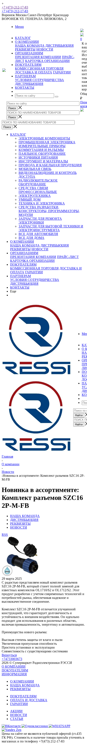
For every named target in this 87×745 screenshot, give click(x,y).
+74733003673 (12, 659)
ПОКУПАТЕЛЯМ (23, 264)
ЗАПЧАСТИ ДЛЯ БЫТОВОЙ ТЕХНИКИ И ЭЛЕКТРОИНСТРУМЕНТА (51, 228)
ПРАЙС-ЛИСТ (68, 257)
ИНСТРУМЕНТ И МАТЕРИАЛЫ (43, 161)
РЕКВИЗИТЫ (25, 49)
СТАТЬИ (16, 719)
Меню (19, 26)
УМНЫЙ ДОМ (30, 199)
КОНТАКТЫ (19, 287)
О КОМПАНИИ (22, 241)
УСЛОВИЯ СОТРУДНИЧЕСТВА (39, 80)
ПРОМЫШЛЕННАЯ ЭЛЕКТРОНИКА (47, 142)
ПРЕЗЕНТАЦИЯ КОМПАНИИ (38, 57)
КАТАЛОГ (18, 134)
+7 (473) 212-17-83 (15, 7)
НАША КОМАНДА (30, 45)
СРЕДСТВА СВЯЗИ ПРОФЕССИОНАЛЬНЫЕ (38, 190)
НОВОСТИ (44, 49)
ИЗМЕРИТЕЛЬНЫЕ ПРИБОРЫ (42, 146)
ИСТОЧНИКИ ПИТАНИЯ (38, 157)
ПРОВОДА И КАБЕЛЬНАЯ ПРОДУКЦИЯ (50, 165)
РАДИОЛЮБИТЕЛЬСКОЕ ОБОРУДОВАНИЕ (38, 182)
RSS (5, 534)
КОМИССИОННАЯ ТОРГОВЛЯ (39, 68)
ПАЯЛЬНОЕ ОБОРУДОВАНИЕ (42, 153)
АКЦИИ (16, 711)
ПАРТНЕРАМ (20, 276)
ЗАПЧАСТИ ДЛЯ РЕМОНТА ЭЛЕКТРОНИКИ (40, 220)
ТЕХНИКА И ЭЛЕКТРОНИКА (42, 203)
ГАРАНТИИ (62, 72)
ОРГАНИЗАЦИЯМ (24, 253)
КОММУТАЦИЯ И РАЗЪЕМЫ (41, 150)
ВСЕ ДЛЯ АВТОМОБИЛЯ (38, 234)
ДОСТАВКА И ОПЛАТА (33, 72)
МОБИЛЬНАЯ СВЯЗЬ (35, 169)
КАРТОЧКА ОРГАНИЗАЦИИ (47, 61)
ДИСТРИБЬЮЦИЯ (59, 45)
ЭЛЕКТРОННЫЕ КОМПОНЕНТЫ (44, 138)
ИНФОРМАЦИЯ (14, 674)
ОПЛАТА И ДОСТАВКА (28, 700)
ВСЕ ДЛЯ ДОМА (31, 238)
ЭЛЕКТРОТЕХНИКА (35, 196)
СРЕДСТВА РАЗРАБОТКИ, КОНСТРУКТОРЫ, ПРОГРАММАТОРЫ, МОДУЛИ (49, 211)
